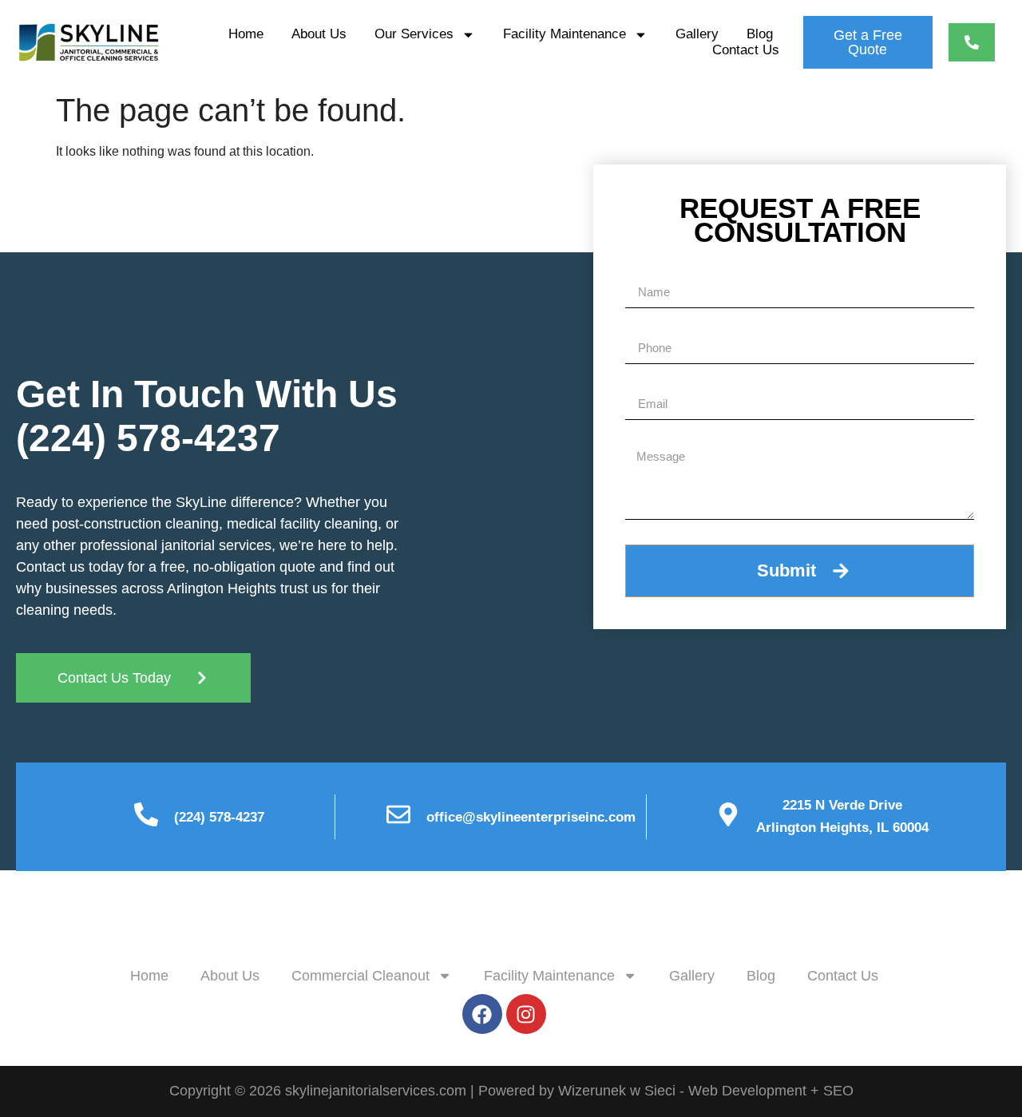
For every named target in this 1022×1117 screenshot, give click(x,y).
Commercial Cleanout (360, 976)
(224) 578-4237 (148, 438)
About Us (319, 34)
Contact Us (745, 49)
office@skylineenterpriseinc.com (531, 817)
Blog (760, 34)
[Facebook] (482, 1014)
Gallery (697, 34)
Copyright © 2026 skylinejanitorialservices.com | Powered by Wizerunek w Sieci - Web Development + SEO (511, 1091)
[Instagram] (526, 1014)
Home (245, 34)
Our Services (414, 34)
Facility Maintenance (564, 34)
